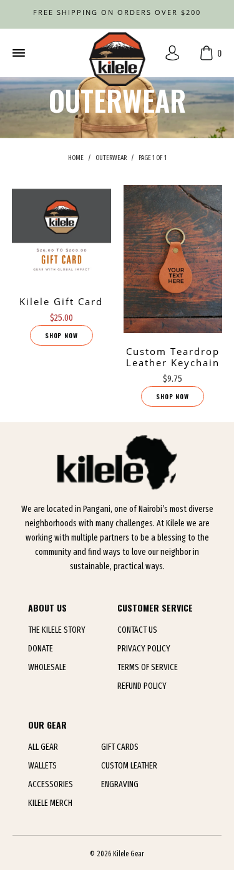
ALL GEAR (43, 747)
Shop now (62, 335)
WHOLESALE (47, 667)
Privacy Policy (143, 648)
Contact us (137, 630)
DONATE (40, 648)
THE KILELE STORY (56, 630)
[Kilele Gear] (117, 52)
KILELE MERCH (50, 803)
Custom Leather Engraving (129, 775)
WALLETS (42, 765)
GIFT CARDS (120, 747)
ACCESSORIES (50, 784)
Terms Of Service (147, 667)
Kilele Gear (128, 853)
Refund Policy (142, 686)
